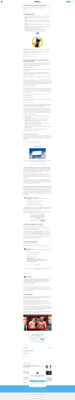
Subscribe (68, 1)
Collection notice (43, 394)
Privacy (37, 394)
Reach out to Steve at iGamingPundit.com (34, 164)
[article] (37, 367)
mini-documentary (45, 301)
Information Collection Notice (37, 383)
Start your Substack (35, 396)
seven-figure (47, 193)
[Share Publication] (65, 1)
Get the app (41, 396)
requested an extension (35, 179)
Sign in (73, 1)
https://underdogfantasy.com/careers (30, 56)
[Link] (22, 14)
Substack (33, 398)
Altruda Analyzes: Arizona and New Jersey (31, 365)
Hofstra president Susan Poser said (45, 81)
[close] (45, 372)
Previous (26, 347)
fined (43, 289)
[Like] (24, 12)
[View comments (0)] (26, 12)
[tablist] (26, 353)
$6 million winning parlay (33, 193)
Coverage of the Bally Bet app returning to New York (33, 141)
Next (49, 347)
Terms (39, 394)
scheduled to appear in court (45, 94)
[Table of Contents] (0, 200)
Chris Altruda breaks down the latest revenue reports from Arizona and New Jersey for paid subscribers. (33, 366)
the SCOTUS (39, 175)
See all (25, 382)
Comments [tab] (25, 353)
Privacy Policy (43, 383)
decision (26, 86)
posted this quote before (29, 264)
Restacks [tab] (28, 353)
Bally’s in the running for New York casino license (33, 142)
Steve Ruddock (25, 9)
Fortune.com (30, 102)
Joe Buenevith (48, 245)
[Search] (63, 1)
